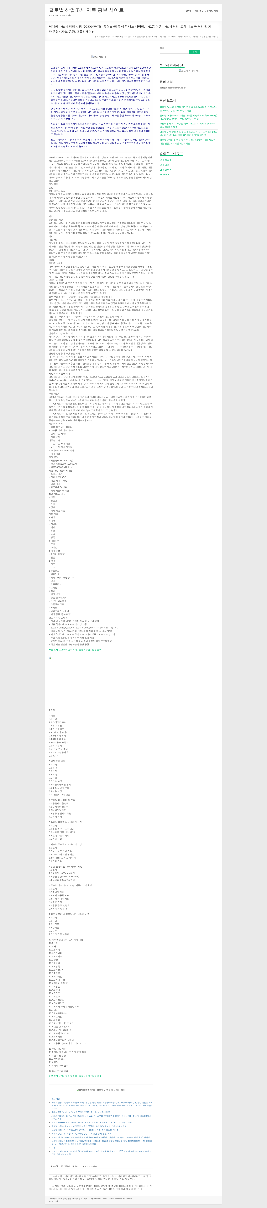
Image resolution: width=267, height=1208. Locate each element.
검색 (162, 48)
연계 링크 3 (165, 169)
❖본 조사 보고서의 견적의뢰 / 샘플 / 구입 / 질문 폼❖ (75, 650)
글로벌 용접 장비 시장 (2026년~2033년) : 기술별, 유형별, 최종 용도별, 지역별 (85, 1130)
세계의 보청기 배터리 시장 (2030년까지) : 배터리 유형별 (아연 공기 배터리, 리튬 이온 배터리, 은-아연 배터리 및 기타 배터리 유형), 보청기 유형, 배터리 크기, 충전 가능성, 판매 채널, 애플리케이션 (100, 1187)
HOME (188, 11)
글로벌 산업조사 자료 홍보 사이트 (86, 10)
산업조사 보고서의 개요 (206, 11)
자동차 (54, 1148)
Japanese (164, 174)
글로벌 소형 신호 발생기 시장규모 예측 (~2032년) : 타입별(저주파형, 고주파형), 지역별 (89, 1126)
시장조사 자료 (91, 1166)
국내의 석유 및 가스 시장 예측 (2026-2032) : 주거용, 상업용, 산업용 (80, 1112)
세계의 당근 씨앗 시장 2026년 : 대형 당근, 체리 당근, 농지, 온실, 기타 (81, 1134)
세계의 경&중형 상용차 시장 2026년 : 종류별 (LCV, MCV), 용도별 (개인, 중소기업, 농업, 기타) (91, 1122)
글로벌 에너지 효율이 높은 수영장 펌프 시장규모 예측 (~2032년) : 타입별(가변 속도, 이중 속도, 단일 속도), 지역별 (100, 1137)
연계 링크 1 (165, 160)
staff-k (55, 1166)
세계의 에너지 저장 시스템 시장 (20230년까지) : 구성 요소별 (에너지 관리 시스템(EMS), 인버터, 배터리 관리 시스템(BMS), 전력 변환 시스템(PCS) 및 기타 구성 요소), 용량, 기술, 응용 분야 (100, 1177)
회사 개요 (55, 1099)
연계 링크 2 (165, 165)
